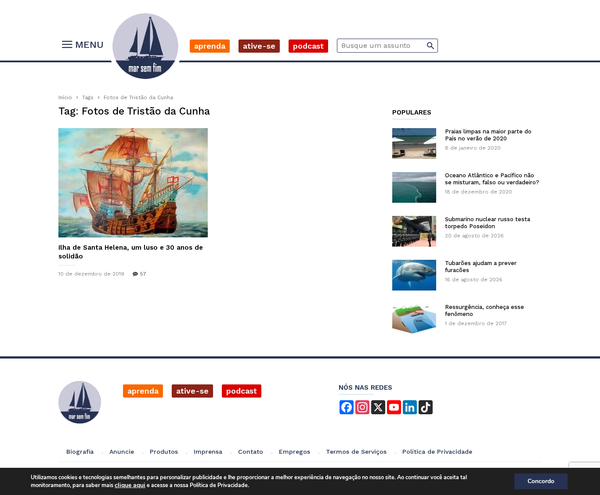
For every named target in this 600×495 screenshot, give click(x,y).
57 (143, 274)
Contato (250, 451)
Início (65, 97)
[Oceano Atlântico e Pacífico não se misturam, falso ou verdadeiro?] (414, 187)
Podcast (308, 45)
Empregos (294, 451)
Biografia (80, 451)
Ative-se (259, 45)
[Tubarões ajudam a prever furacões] (414, 275)
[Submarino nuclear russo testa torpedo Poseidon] (414, 231)
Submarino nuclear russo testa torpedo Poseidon (487, 223)
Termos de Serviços (356, 451)
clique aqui (130, 485)
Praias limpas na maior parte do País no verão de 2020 (488, 135)
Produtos (164, 451)
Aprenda (209, 45)
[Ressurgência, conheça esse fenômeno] (414, 319)
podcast (241, 390)
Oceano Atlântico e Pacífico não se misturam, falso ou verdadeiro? (492, 179)
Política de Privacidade (437, 451)
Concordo (541, 481)
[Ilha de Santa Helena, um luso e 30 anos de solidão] (133, 182)
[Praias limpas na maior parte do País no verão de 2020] (414, 143)
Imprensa (208, 451)
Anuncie (121, 451)
